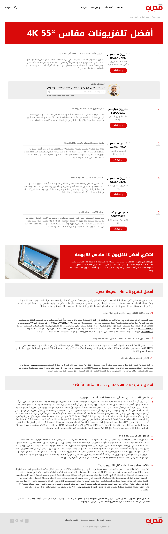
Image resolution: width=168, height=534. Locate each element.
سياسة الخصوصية (88, 520)
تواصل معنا (96, 7)
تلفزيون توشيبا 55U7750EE (118, 214)
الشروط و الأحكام (71, 520)
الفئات (120, 7)
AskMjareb (156, 17)
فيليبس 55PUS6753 (27, 365)
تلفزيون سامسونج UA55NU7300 (118, 145)
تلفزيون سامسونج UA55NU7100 (118, 56)
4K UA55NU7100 (145, 329)
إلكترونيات (134, 17)
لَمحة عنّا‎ (109, 7)
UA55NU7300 (31, 323)
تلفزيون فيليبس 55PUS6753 (118, 111)
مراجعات (83, 7)
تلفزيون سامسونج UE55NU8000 (118, 180)
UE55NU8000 (51, 323)
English (8, 7)
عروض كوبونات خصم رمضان (91, 487)
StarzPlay (104, 457)
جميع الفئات (145, 17)
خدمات (109, 520)
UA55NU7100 (65, 323)
